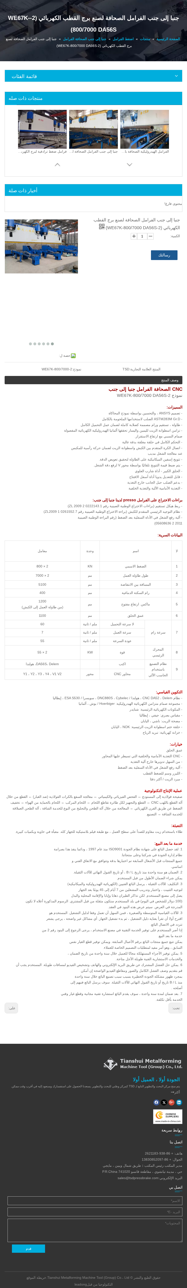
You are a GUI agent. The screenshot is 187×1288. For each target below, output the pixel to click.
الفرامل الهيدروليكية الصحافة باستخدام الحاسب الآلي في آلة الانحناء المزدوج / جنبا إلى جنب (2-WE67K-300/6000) (144, 151)
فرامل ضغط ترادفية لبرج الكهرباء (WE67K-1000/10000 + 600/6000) (42, 151)
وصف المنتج (169, 380)
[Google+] (171, 1102)
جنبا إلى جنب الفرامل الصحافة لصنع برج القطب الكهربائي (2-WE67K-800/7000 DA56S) (93, 151)
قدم (28, 1249)
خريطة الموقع (36, 1277)
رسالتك (164, 255)
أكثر (175, 1092)
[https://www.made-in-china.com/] (167, 1116)
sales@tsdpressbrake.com (138, 1178)
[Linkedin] (179, 1102)
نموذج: (76, 369)
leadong (81, 1284)
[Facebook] (156, 1102)
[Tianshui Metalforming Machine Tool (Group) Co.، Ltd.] (142, 1063)
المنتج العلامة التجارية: (144, 369)
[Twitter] (164, 1102)
